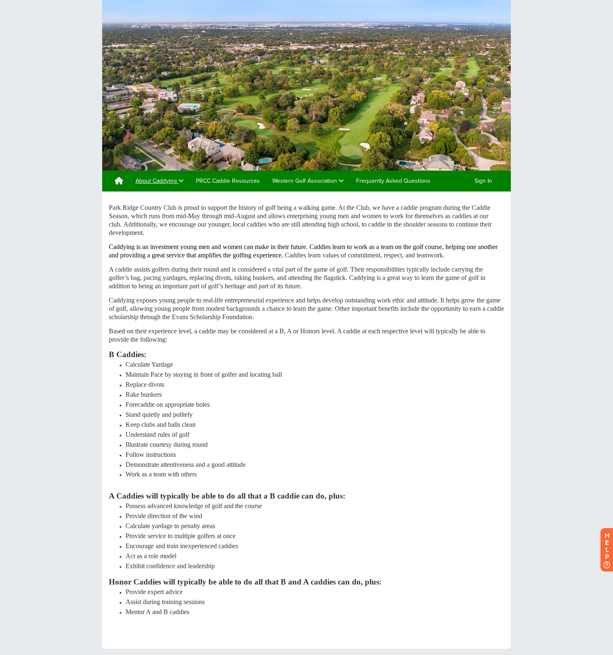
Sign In (483, 180)
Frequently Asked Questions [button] (393, 180)
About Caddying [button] (157, 180)
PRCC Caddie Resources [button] (228, 180)
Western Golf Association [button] (305, 180)
